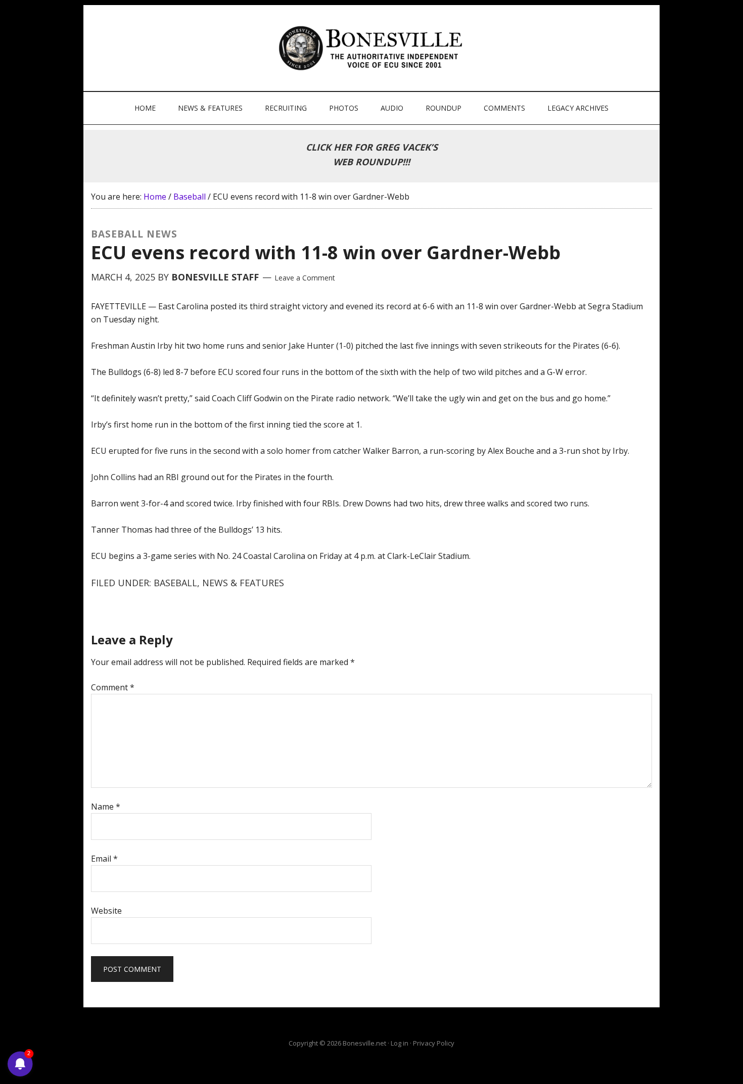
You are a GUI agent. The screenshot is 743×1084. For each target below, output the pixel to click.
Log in (399, 1043)
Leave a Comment (304, 277)
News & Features (243, 583)
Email (104, 858)
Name (105, 806)
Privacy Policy (433, 1043)
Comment (112, 687)
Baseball (175, 583)
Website (106, 910)
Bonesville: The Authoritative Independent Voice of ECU (373, 48)
